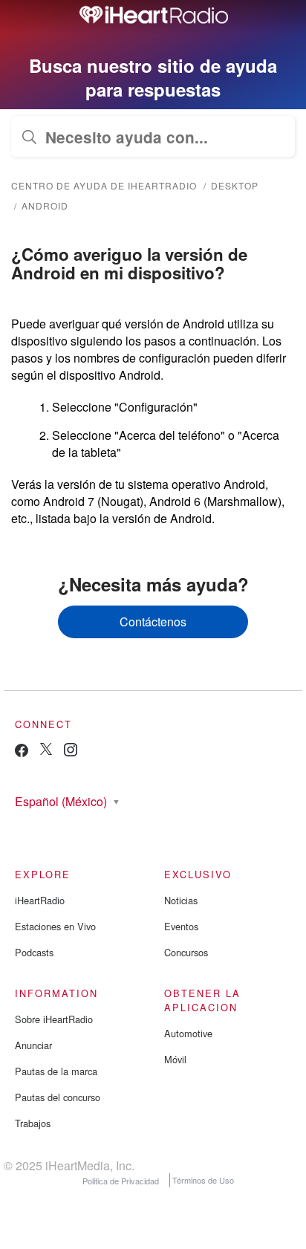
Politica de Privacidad (120, 1180)
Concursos (186, 952)
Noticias (181, 900)
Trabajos (33, 1123)
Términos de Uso (203, 1180)
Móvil (175, 1059)
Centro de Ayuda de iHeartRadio (104, 185)
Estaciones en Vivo (55, 926)
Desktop (234, 185)
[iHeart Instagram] (70, 752)
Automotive (188, 1033)
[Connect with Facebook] (21, 754)
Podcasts (34, 952)
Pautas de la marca (56, 1071)
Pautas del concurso (57, 1097)
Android (45, 205)
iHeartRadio (40, 900)
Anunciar (33, 1045)
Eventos (181, 926)
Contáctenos (153, 621)
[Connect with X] (46, 751)
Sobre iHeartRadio (54, 1019)
